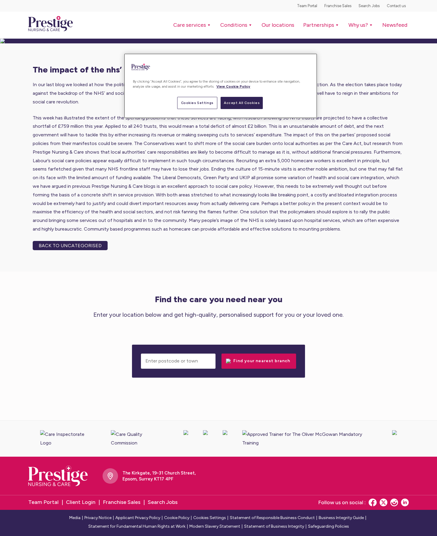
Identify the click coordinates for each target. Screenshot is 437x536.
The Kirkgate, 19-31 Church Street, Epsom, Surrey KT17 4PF (159, 476)
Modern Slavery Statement (214, 526)
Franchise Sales (337, 6)
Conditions (233, 25)
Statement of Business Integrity (274, 526)
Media (75, 517)
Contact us (396, 6)
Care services (189, 25)
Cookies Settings (197, 103)
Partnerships (318, 25)
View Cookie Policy (233, 86)
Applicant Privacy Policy (137, 517)
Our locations (278, 25)
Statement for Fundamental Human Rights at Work (137, 526)
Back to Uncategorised (70, 245)
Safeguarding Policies (328, 526)
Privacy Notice (97, 517)
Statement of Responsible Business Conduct (272, 517)
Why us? (358, 25)
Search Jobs (369, 6)
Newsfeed (394, 25)
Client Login (80, 502)
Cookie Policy (176, 517)
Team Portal (307, 6)
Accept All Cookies (242, 103)
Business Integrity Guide (341, 517)
